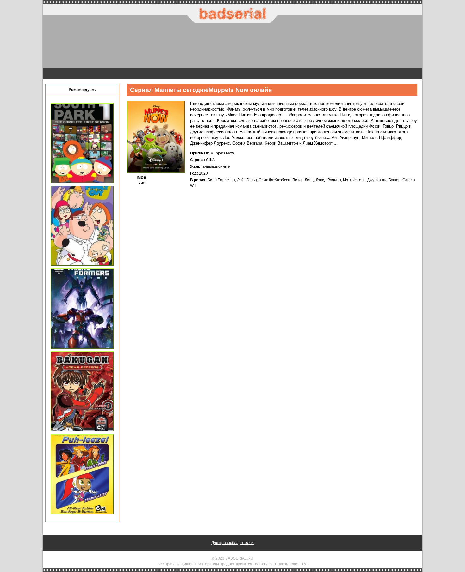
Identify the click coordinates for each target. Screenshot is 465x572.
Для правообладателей (232, 542)
